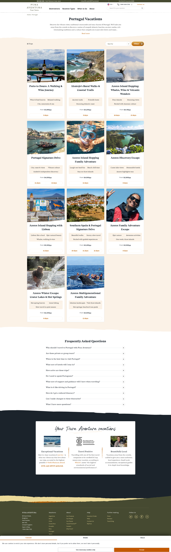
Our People (69, 519)
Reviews (109, 519)
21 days (54, 183)
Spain (50, 534)
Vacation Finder (92, 516)
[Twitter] (131, 516)
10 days (117, 115)
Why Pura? (69, 529)
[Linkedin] (136, 516)
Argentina (52, 516)
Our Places (69, 521)
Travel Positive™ (71, 524)
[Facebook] (141, 516)
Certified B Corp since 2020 (126, 1)
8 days (125, 183)
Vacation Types (68, 9)
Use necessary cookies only (85, 550)
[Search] (142, 8)
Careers (68, 526)
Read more (86, 33)
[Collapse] (123, 347)
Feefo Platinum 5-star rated (53, 1)
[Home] (35, 7)
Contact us (140, 4)
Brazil (50, 519)
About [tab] (142, 538)
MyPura (89, 524)
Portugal (35, 15)
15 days (133, 115)
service (60, 455)
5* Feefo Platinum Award (55, 462)
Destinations (54, 9)
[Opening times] (132, 4)
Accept (141, 550)
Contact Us (90, 521)
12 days (85, 183)
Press (109, 516)
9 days (45, 115)
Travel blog (110, 521)
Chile (50, 521)
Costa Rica (52, 524)
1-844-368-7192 (125, 4)
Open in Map (26, 527)
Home (29, 15)
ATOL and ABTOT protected (52, 466)
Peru (50, 529)
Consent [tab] (28, 538)
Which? (78, 462)
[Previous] (29, 66)
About (91, 9)
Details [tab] (85, 538)
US (111, 4)
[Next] (62, 66)
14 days (37, 183)
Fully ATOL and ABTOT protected (90, 1)
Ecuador (51, 526)
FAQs (88, 519)
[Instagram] (147, 516)
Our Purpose (70, 516)
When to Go (82, 9)
